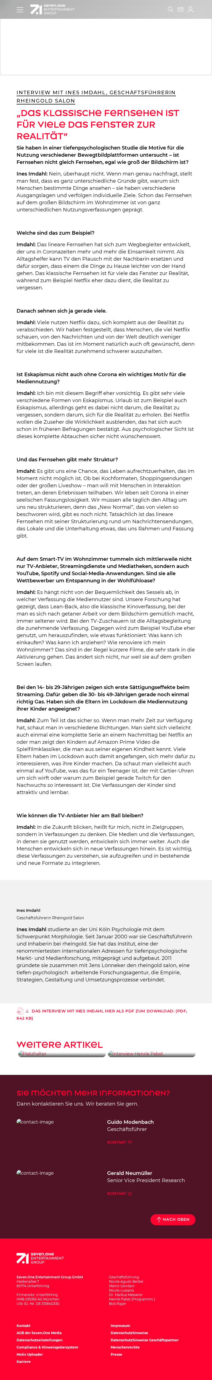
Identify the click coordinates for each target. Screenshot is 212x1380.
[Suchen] (170, 9)
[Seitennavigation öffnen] (20, 9)
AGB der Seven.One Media (39, 1333)
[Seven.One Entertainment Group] (46, 1258)
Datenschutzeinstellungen (39, 1340)
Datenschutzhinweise (129, 1333)
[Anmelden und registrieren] (190, 9)
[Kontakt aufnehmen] (180, 9)
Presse (116, 1354)
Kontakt (117, 1142)
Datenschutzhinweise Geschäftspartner (145, 1340)
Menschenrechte (125, 1347)
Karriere (24, 1362)
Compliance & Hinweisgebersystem (47, 1347)
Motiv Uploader (30, 1354)
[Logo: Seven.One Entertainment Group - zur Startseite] (52, 9)
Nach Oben (176, 1219)
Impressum (120, 1326)
